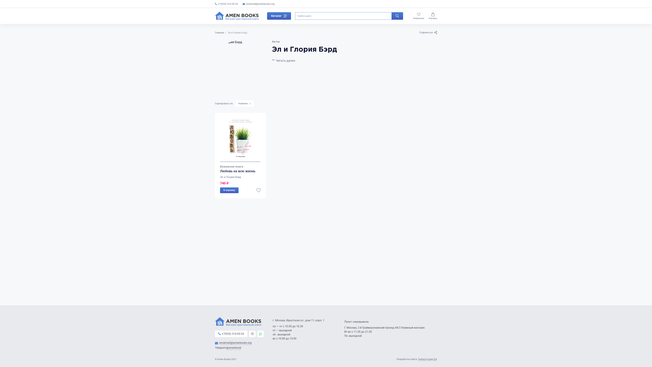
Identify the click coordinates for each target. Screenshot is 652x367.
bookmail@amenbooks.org (260, 4)
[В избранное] (258, 190)
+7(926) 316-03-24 (228, 4)
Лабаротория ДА (427, 359)
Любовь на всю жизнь (237, 171)
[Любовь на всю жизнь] (240, 140)
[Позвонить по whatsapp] (260, 334)
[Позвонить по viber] (252, 334)
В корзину (229, 190)
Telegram (228, 347)
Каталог (276, 16)
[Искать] (397, 16)
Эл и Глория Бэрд (230, 177)
